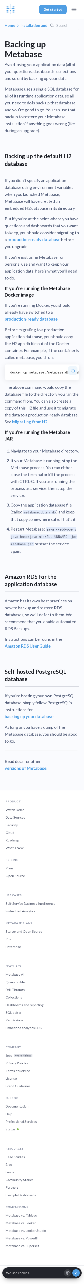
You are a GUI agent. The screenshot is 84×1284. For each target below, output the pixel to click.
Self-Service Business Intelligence (30, 903)
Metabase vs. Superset (22, 1246)
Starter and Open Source (24, 931)
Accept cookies (76, 1273)
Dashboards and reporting (25, 1005)
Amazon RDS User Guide (28, 646)
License (11, 1078)
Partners (12, 1187)
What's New (15, 848)
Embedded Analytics (20, 911)
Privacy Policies (17, 1063)
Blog (9, 1164)
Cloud (10, 833)
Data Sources (15, 817)
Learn (10, 1172)
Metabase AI (15, 974)
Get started (52, 9)
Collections (14, 997)
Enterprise (13, 947)
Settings (67, 1273)
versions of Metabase (25, 768)
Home (10, 25)
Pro (8, 939)
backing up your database (29, 716)
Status (10, 1129)
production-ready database (33, 239)
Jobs (18, 1055)
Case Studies (15, 1157)
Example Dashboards (21, 1195)
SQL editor (13, 1012)
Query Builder (16, 982)
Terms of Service (18, 1071)
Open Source (15, 876)
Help (9, 1114)
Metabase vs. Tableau (21, 1215)
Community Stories (20, 1180)
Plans (10, 868)
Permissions (14, 1020)
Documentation (17, 1106)
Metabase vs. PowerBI (22, 1238)
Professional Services (21, 1121)
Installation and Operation (43, 25)
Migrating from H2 (29, 421)
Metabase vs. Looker (21, 1223)
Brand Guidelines (18, 1086)
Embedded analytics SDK (24, 1028)
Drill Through (15, 990)
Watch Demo (15, 810)
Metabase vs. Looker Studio (26, 1230)
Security (12, 825)
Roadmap (12, 840)
